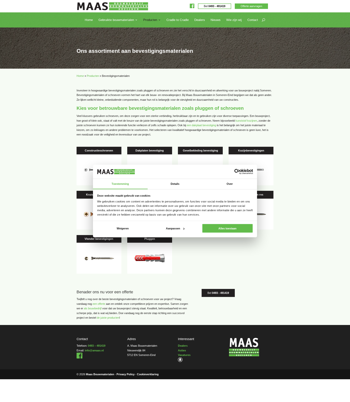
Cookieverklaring (148, 374)
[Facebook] (192, 6)
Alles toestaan (227, 228)
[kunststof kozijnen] (180, 360)
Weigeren (123, 228)
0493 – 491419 (96, 345)
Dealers (199, 20)
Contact (252, 20)
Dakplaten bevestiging (149, 150)
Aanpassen (173, 228)
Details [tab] (175, 183)
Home (89, 20)
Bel (214, 6)
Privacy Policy (125, 374)
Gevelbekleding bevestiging (200, 150)
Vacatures (184, 354)
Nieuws (216, 20)
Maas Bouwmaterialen (100, 374)
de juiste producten (108, 317)
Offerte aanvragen (251, 6)
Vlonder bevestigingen (99, 238)
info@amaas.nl (94, 350)
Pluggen (149, 238)
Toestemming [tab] (120, 183)
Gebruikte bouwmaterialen (116, 20)
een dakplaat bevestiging (201, 125)
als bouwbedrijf (93, 308)
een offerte (99, 303)
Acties (182, 350)
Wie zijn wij (234, 20)
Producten (150, 20)
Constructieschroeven (99, 150)
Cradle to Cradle (177, 20)
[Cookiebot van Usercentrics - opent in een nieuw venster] (237, 171)
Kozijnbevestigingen (251, 150)
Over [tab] (230, 183)
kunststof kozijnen (246, 120)
